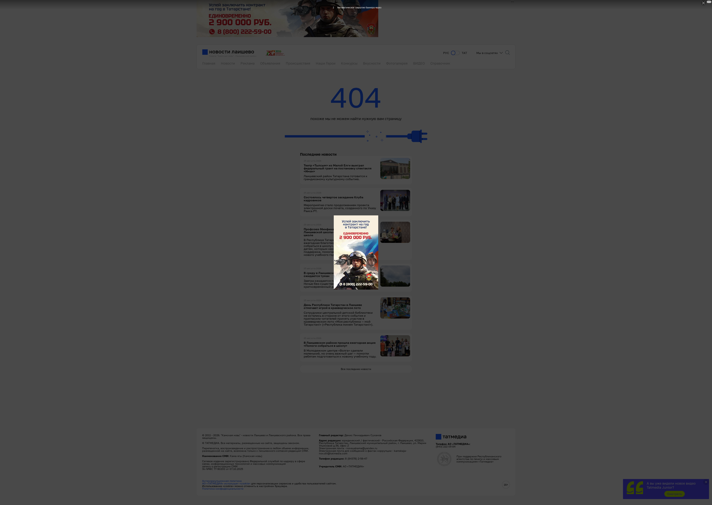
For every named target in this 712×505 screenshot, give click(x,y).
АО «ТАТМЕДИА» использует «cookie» (226, 483)
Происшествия (298, 63)
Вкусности (371, 63)
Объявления (270, 63)
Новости (228, 63)
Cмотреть (674, 494)
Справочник (440, 63)
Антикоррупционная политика (222, 480)
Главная (208, 63)
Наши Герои (325, 63)
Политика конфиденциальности (222, 488)
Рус (446, 53)
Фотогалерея (397, 63)
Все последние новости (356, 368)
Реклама (247, 63)
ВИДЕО (419, 63)
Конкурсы (349, 63)
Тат (464, 53)
